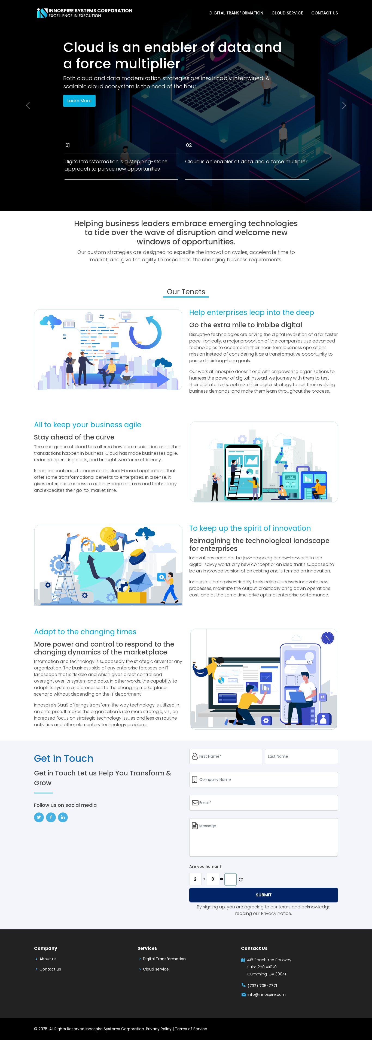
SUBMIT (264, 895)
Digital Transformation (236, 13)
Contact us (324, 13)
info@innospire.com (266, 994)
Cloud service (287, 13)
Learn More (79, 101)
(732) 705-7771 (261, 986)
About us (47, 959)
